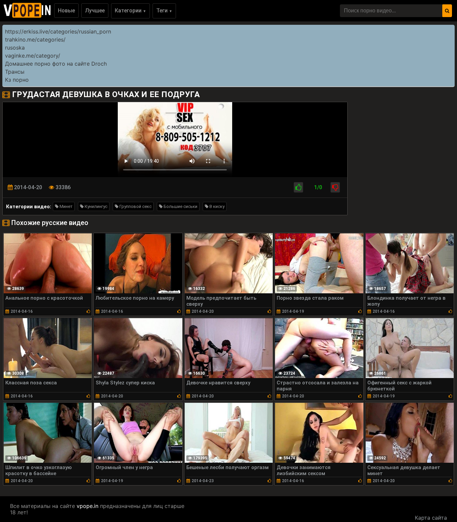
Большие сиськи (180, 206)
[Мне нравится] (298, 187)
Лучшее (95, 10)
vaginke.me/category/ (32, 55)
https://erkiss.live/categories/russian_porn (58, 31)
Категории (130, 10)
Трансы (14, 71)
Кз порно (17, 79)
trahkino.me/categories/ (35, 39)
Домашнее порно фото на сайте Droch (56, 63)
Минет (66, 206)
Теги (164, 10)
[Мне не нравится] (335, 187)
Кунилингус (95, 206)
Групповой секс (135, 206)
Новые (66, 10)
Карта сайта (431, 517)
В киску (216, 206)
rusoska (15, 47)
